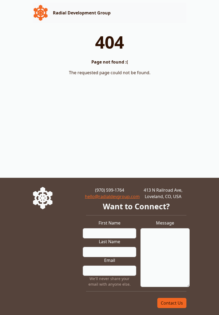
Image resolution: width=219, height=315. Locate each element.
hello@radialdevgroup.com (112, 196)
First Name (109, 223)
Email (109, 260)
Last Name (109, 242)
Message (165, 223)
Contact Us (172, 303)
